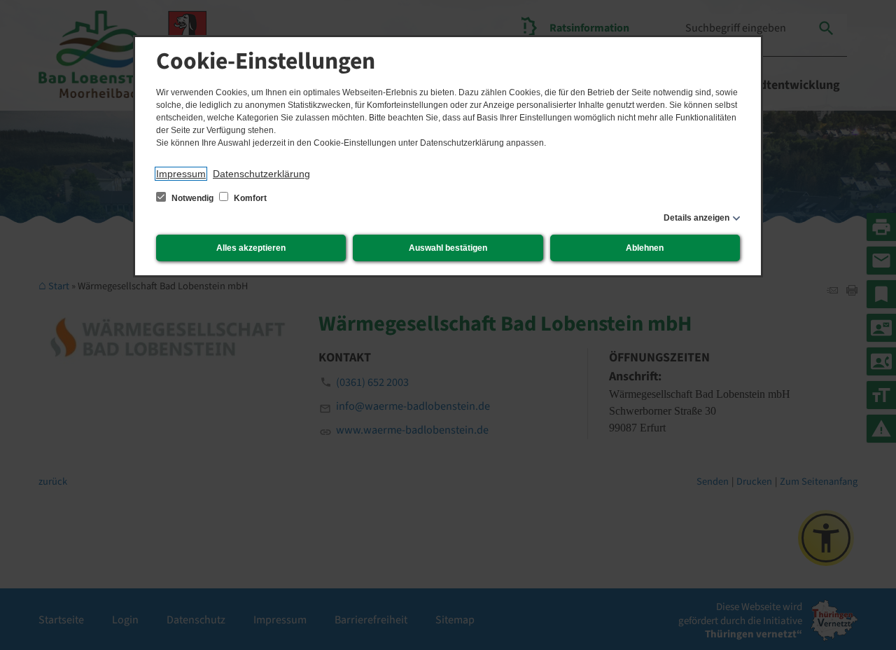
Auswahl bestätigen (448, 248)
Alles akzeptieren (251, 248)
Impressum (181, 173)
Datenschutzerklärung (261, 173)
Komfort (249, 198)
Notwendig (192, 198)
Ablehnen (645, 248)
